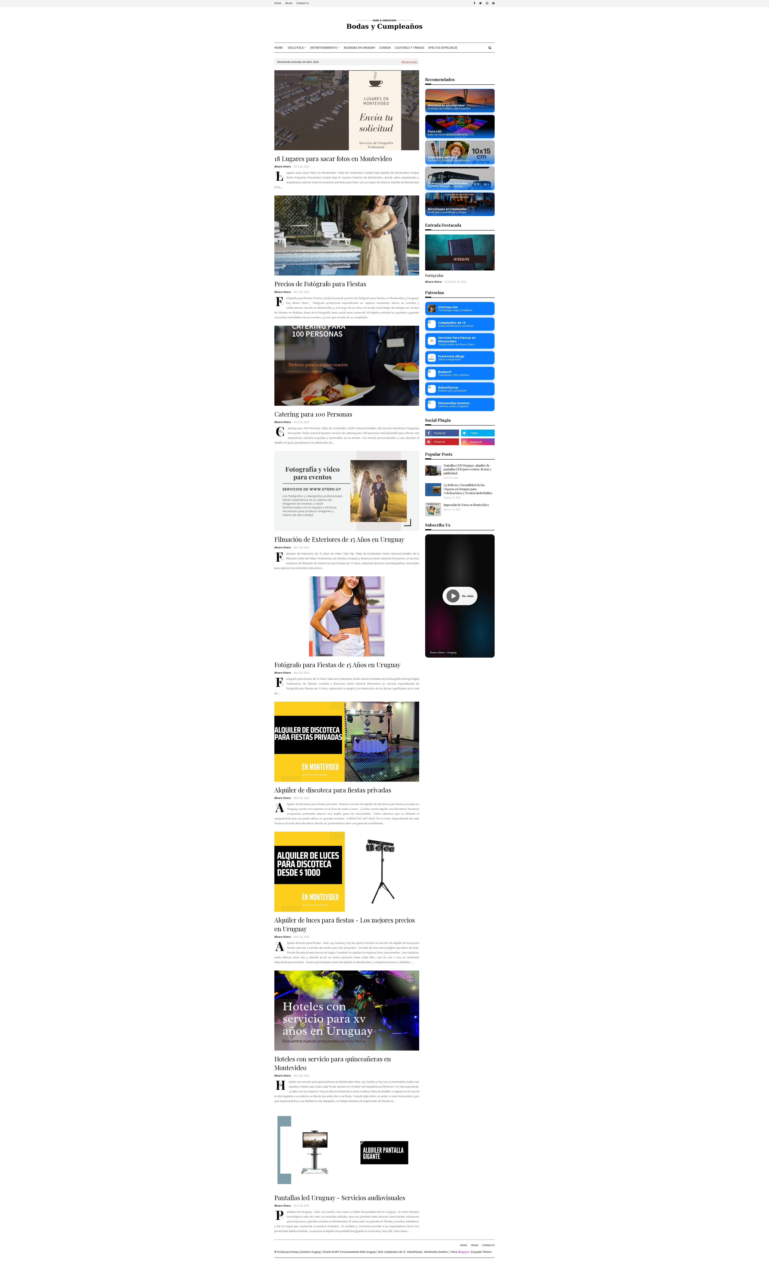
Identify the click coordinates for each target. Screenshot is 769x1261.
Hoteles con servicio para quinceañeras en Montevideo (332, 1063)
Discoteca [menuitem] (296, 47)
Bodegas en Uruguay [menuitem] (359, 47)
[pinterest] (493, 3)
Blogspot (463, 1252)
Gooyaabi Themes (481, 1252)
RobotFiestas (415, 1252)
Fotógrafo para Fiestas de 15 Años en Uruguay (337, 664)
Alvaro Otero (282, 166)
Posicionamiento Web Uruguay (358, 1252)
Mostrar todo (409, 62)
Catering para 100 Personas (313, 414)
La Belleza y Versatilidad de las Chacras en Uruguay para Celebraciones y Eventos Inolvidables (468, 489)
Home (277, 3)
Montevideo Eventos (436, 1252)
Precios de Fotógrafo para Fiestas (320, 283)
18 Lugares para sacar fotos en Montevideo (333, 158)
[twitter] (480, 3)
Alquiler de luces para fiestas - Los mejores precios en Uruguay (344, 924)
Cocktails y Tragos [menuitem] (409, 47)
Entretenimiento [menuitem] (323, 47)
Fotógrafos (434, 275)
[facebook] (474, 3)
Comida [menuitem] (385, 47)
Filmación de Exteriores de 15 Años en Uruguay (339, 539)
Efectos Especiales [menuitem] (442, 47)
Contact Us (302, 3)
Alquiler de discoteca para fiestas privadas (332, 790)
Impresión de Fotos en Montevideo (466, 505)
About (288, 3)
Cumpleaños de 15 (395, 1252)
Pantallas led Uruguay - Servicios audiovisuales (339, 1197)
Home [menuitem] (278, 47)
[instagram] (487, 3)
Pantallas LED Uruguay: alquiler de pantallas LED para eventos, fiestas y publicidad (468, 469)
